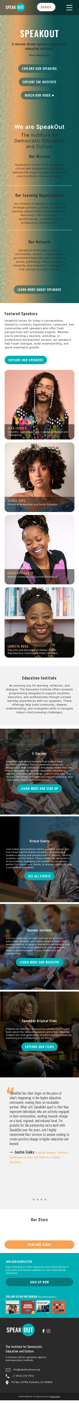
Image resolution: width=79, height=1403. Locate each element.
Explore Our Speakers (39, 68)
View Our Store (39, 1244)
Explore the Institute (40, 82)
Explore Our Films (39, 1046)
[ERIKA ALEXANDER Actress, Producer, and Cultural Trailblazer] (39, 583)
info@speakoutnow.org (26, 1369)
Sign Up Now (39, 1282)
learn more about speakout (40, 289)
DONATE (46, 7)
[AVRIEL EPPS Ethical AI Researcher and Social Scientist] (39, 510)
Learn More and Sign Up (39, 788)
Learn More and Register (39, 962)
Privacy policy (54, 1396)
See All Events (39, 876)
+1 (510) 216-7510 (23, 1375)
